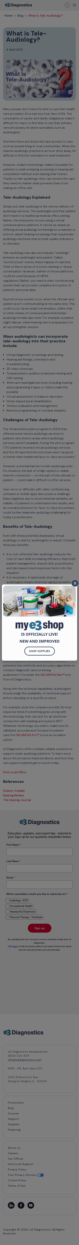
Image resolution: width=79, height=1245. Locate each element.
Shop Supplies (39, 651)
